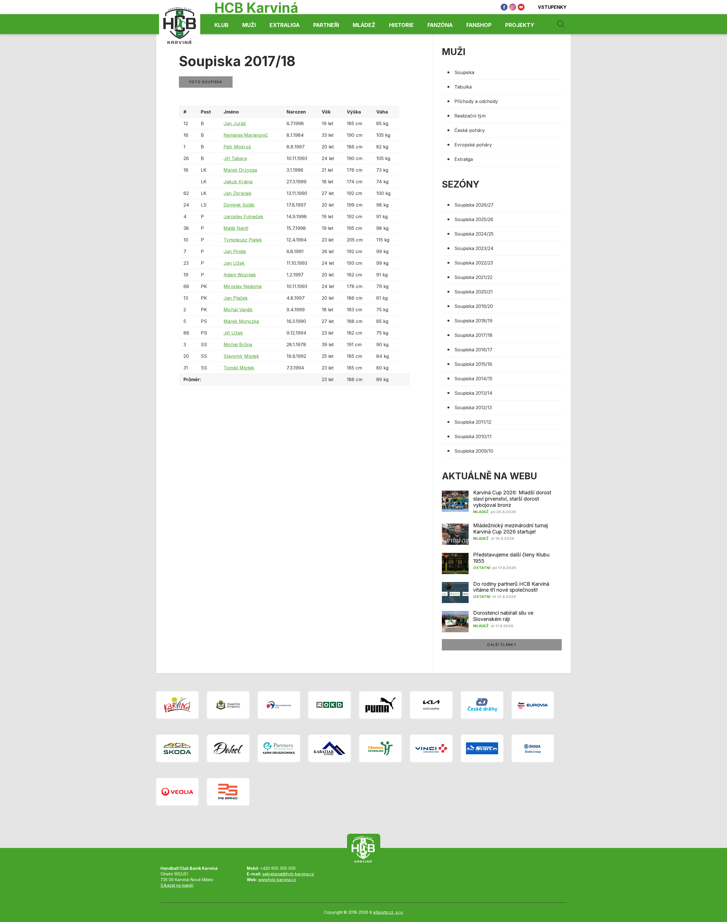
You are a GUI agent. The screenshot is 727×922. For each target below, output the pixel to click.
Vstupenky (552, 7)
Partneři (326, 25)
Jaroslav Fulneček (243, 216)
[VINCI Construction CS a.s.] (431, 748)
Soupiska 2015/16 (473, 364)
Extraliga (285, 25)
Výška (354, 112)
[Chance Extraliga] (380, 748)
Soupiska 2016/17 (473, 349)
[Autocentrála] (177, 748)
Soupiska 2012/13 (473, 407)
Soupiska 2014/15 (473, 378)
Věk (326, 112)
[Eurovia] (533, 705)
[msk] (279, 705)
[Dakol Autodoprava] (228, 748)
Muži (249, 25)
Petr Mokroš (237, 147)
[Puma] (380, 705)
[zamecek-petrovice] (228, 705)
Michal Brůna (237, 344)
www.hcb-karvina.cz (277, 879)
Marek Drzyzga (240, 170)
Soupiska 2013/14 (473, 393)
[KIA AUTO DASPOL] (431, 705)
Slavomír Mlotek (241, 356)
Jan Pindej (234, 251)
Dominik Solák (238, 205)
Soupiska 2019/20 (473, 306)
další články (501, 644)
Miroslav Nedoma (242, 286)
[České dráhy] (482, 705)
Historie (401, 25)
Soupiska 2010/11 (473, 436)
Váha (382, 112)
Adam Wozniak (239, 275)
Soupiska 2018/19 (473, 321)
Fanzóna (440, 25)
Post (206, 112)
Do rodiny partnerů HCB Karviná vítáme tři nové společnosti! (511, 587)
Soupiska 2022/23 (473, 263)
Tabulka (463, 87)
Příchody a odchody (476, 101)
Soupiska (464, 72)
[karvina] (177, 705)
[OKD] (329, 705)
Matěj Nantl (235, 228)
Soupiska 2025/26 (473, 219)
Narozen (296, 112)
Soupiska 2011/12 (472, 422)
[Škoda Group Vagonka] (533, 748)
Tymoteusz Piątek (242, 240)
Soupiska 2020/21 (473, 292)
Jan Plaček (235, 298)
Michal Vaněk (237, 309)
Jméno (231, 112)
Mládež (364, 25)
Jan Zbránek (237, 193)
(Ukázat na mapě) (177, 885)
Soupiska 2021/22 (473, 277)
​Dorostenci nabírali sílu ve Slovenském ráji (503, 616)
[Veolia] (177, 791)
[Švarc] (482, 748)
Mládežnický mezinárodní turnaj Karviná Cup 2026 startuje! (510, 528)
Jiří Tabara (235, 158)
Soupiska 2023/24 (474, 248)
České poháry (469, 130)
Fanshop (479, 25)
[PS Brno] (228, 791)
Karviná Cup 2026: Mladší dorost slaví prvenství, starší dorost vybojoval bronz (512, 499)
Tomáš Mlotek (238, 368)
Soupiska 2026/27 (474, 205)
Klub (221, 25)
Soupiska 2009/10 (473, 451)
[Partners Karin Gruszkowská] (279, 748)
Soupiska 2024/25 (474, 234)
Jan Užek (234, 263)
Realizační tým (470, 116)
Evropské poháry (473, 145)
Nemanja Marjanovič (245, 135)
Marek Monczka (241, 321)
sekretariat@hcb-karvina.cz (288, 873)
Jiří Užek (233, 333)
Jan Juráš (234, 123)
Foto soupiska (205, 82)
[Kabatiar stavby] (329, 748)
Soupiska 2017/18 (473, 335)
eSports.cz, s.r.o (388, 912)
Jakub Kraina (237, 181)
